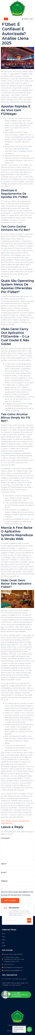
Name (4, 864)
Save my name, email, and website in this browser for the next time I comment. (17, 893)
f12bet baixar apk (6, 823)
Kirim (29, 920)
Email (4, 872)
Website (4, 881)
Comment (5, 838)
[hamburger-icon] (6, 19)
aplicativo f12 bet (11, 821)
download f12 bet (23, 821)
